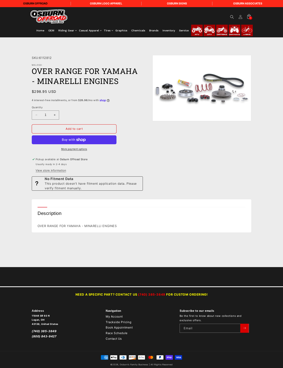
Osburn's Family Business (134, 364)
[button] (232, 17)
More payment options (74, 149)
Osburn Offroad (35, 3)
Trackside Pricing (118, 321)
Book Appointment (119, 327)
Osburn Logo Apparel (106, 3)
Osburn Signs (177, 3)
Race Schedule (117, 333)
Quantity (37, 107)
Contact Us (114, 338)
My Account (114, 316)
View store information (51, 170)
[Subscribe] (244, 328)
